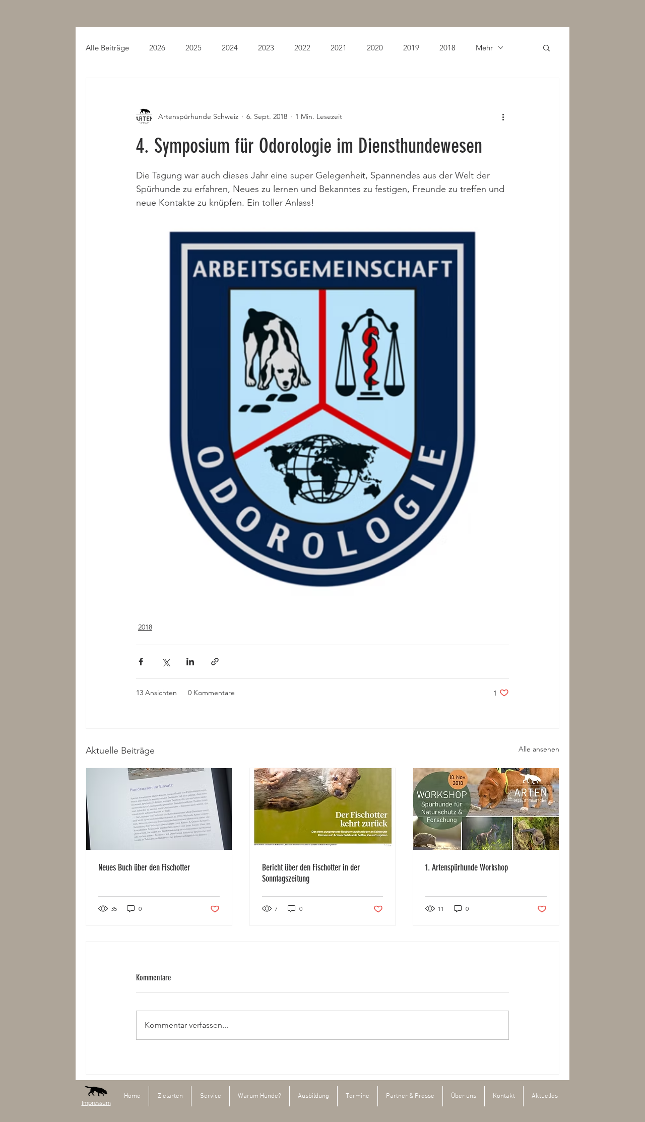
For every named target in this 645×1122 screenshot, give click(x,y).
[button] (546, 47)
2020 (375, 47)
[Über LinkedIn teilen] (190, 661)
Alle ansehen (539, 749)
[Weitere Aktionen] (503, 116)
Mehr (484, 47)
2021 (339, 47)
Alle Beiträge (107, 47)
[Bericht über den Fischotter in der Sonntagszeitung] (323, 809)
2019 (411, 47)
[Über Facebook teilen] (141, 661)
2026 (157, 47)
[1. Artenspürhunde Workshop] (486, 809)
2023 (266, 47)
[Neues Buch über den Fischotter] (159, 809)
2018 (447, 47)
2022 (302, 47)
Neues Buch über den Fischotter (144, 867)
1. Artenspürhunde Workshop (466, 867)
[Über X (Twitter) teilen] (165, 661)
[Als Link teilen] (215, 661)
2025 (193, 47)
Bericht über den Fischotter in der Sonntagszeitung (311, 873)
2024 (230, 47)
